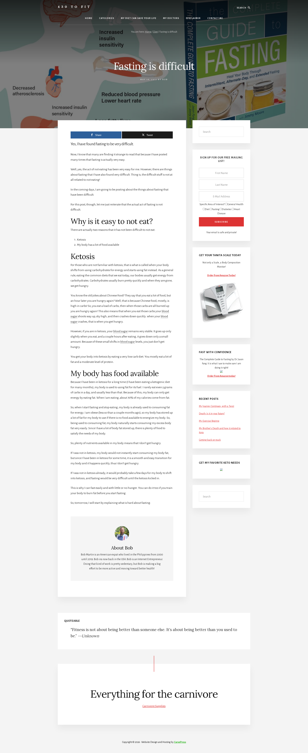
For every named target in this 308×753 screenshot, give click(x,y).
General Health (235, 204)
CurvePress (180, 742)
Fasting (215, 209)
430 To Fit (74, 7)
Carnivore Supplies (154, 706)
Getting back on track (210, 440)
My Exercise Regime (209, 421)
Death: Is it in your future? (212, 413)
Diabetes (226, 209)
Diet (207, 209)
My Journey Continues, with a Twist (216, 406)
